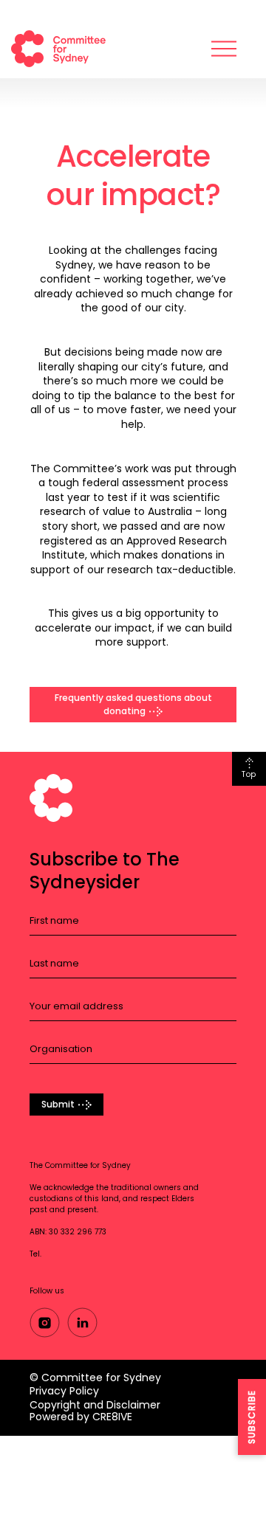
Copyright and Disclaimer (95, 1404)
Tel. (35, 1253)
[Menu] (223, 48)
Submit (58, 1104)
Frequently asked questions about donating (133, 704)
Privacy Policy (64, 1390)
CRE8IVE (112, 1416)
